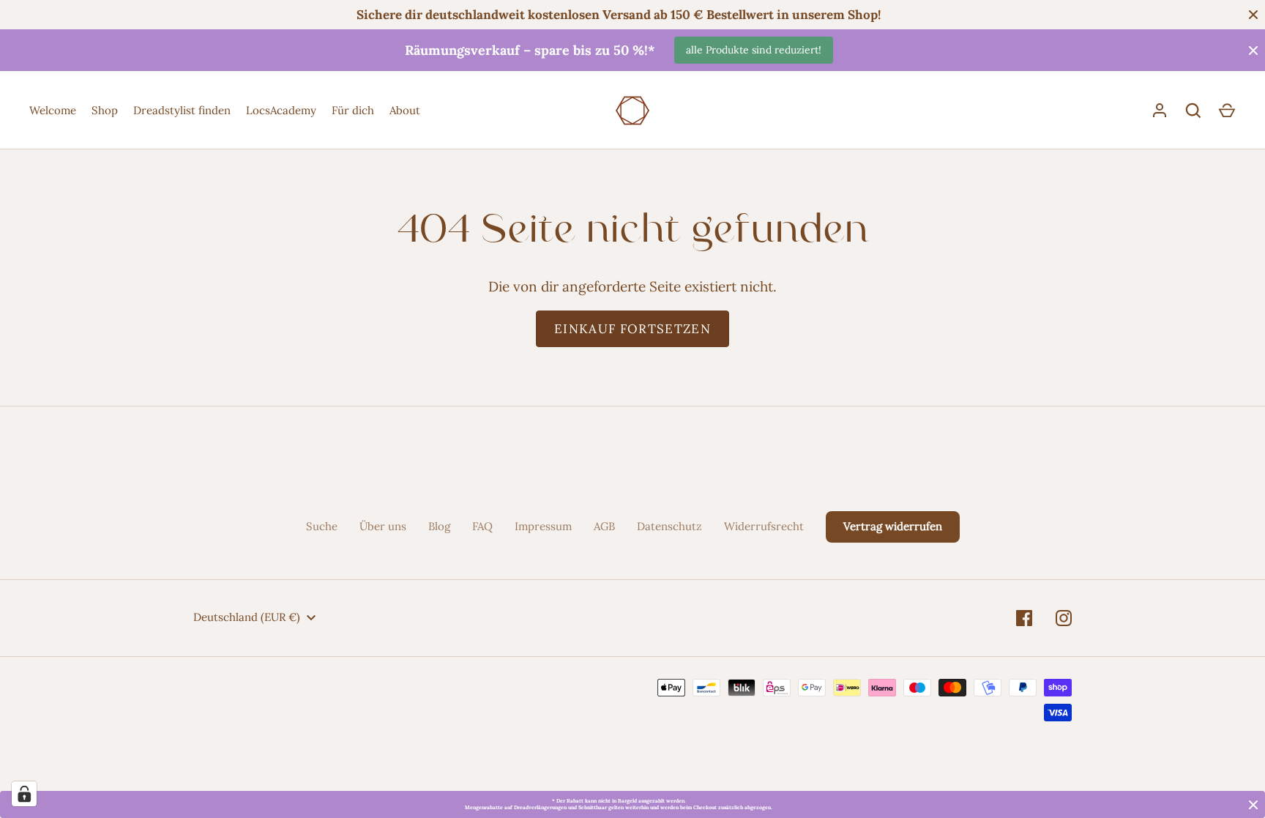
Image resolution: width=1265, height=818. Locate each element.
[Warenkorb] (1227, 110)
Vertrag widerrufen (892, 526)
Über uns (382, 526)
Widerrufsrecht (764, 526)
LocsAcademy (281, 110)
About (404, 110)
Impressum (543, 526)
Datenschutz (669, 526)
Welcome (52, 110)
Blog (439, 526)
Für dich (353, 110)
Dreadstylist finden (182, 110)
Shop (105, 110)
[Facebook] (1024, 618)
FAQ (482, 526)
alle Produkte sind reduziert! (753, 49)
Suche (321, 526)
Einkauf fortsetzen (632, 329)
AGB (604, 526)
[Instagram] (1064, 618)
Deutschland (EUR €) (246, 617)
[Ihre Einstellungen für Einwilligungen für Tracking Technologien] (24, 793)
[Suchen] (1193, 110)
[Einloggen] (1159, 110)
